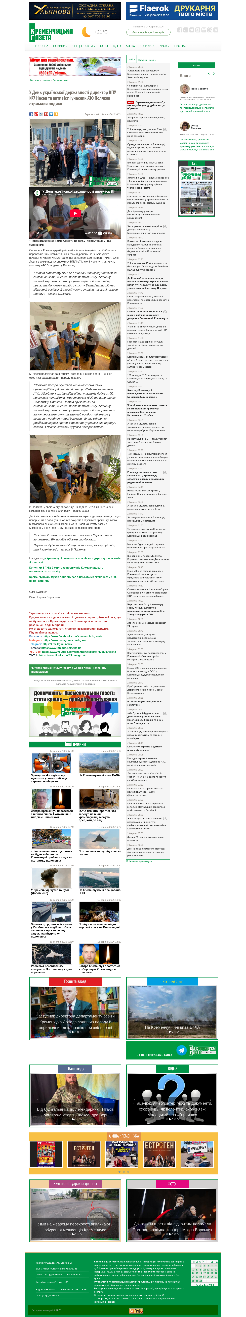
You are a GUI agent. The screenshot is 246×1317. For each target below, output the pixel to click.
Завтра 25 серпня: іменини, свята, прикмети (146, 119)
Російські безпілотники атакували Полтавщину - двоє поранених (51, 969)
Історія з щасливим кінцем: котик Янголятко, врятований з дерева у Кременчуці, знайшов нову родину (146, 166)
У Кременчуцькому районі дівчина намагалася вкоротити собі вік (146, 507)
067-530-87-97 (73, 1274)
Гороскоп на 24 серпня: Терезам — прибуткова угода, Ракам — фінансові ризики (146, 791)
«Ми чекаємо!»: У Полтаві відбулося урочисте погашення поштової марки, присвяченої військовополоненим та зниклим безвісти (148, 458)
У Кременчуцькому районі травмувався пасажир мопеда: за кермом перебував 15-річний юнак (146, 427)
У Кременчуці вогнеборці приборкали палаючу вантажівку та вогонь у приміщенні (147, 735)
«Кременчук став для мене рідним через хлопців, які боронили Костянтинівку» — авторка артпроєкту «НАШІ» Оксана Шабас (75, 1109)
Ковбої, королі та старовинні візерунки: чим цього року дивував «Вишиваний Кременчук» (147, 315)
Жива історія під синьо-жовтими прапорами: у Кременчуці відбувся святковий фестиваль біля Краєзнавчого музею (146, 823)
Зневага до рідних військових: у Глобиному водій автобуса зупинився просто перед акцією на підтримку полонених (52, 930)
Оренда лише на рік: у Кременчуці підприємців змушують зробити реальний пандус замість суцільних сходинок (146, 149)
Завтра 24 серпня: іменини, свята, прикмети (146, 839)
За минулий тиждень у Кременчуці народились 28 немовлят (146, 519)
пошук (196, 65)
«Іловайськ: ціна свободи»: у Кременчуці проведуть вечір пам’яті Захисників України (146, 74)
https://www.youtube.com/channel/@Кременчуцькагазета (79, 651)
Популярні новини (147, 60)
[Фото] (172, 1183)
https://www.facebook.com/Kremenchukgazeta (73, 636)
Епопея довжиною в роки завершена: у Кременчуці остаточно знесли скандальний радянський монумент (146, 477)
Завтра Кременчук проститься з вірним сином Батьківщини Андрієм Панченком (52, 814)
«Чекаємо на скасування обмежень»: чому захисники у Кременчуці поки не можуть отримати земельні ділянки (148, 199)
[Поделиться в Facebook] (31, 114)
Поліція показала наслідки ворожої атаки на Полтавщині (99, 926)
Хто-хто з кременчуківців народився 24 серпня (146, 624)
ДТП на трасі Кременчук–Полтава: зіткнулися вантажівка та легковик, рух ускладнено (146, 852)
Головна (34, 80)
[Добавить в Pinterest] (46, 114)
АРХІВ (163, 46)
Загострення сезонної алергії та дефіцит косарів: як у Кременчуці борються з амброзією (146, 229)
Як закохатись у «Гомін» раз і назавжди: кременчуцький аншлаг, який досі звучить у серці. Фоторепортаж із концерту (172, 1224)
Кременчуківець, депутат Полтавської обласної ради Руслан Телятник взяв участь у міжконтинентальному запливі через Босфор (147, 361)
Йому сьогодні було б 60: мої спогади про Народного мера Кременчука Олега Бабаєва (196, 106)
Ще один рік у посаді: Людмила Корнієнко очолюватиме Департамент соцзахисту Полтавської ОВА (148, 559)
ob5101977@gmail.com (49, 1274)
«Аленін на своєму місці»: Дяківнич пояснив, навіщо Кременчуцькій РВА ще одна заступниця (147, 330)
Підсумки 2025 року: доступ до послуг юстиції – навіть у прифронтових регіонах (196, 143)
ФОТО (104, 46)
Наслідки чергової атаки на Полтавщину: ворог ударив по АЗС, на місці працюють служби (146, 761)
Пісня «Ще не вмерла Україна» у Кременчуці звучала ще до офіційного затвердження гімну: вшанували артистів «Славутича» (145, 576)
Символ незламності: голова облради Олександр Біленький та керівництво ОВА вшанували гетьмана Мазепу (148, 592)
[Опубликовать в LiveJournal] (41, 114)
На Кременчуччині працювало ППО (99, 891)
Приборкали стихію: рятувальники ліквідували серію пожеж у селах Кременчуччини (146, 689)
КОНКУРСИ (147, 46)
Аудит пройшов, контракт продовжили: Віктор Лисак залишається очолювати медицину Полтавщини (146, 639)
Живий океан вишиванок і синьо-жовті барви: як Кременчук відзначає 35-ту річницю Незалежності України (147, 410)
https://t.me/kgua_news (57, 644)
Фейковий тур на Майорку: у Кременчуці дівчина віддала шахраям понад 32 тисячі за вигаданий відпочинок (147, 90)
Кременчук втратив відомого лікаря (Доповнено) (144, 748)
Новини (46, 80)
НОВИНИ (59, 46)
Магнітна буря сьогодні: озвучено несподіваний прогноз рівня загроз (146, 546)
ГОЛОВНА (41, 46)
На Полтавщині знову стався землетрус (144, 703)
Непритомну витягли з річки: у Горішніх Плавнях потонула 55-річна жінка (147, 494)
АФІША (130, 46)
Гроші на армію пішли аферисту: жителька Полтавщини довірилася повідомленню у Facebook (146, 807)
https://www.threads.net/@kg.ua (61, 648)
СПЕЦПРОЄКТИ (82, 46)
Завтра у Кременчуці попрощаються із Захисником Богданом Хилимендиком (145, 393)
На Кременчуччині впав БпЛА (99, 775)
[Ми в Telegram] (172, 1050)
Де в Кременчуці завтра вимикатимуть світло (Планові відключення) (143, 214)
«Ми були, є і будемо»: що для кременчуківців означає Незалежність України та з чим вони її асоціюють (145, 718)
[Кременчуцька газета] (51, 32)
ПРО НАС (180, 46)
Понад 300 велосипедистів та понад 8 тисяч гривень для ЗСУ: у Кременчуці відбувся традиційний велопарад (147, 673)
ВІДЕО (117, 46)
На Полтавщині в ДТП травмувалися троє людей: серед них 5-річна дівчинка (147, 442)
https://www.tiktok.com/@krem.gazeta (63, 655)
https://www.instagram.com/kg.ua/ (65, 640)
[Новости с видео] (172, 1069)
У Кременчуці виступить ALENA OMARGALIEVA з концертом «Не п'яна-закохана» (145, 132)
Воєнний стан (60, 80)
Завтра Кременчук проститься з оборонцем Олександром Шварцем (99, 969)
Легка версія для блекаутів (148, 32)
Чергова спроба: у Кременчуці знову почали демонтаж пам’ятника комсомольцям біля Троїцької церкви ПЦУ (146, 609)
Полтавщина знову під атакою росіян (100, 853)
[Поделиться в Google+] (36, 114)
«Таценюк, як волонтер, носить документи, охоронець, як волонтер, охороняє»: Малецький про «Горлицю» (172, 1109)
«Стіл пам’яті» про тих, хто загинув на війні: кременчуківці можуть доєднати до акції (97, 815)
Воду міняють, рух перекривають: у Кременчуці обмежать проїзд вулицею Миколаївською (146, 656)
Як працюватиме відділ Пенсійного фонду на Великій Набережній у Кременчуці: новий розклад (146, 532)
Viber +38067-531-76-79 (73, 1289)
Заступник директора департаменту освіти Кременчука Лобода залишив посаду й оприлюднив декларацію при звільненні (75, 1022)
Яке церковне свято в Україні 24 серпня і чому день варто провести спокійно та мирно (146, 776)
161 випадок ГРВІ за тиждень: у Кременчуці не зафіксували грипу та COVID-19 (147, 378)
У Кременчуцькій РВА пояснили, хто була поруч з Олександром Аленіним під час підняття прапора (147, 266)
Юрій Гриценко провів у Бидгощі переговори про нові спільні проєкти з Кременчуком (148, 300)
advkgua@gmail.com (48, 1295)
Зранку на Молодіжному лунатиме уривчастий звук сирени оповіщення (49, 778)
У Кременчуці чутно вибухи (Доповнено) (50, 891)
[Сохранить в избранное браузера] (56, 114)
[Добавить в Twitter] (51, 114)
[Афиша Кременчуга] (124, 1136)
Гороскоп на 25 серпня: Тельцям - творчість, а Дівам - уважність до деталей (146, 345)
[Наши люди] (75, 1069)
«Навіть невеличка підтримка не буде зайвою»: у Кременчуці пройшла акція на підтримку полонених (51, 856)
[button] (37, 1012)
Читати (196, 201)
